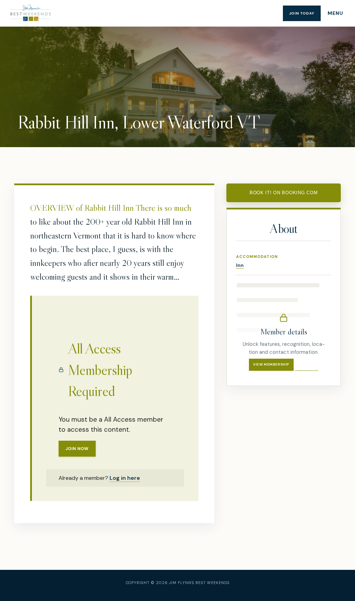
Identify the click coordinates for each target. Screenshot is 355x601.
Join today (301, 13)
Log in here (125, 478)
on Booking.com (284, 192)
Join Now (77, 448)
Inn (240, 265)
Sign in (306, 364)
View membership (271, 364)
